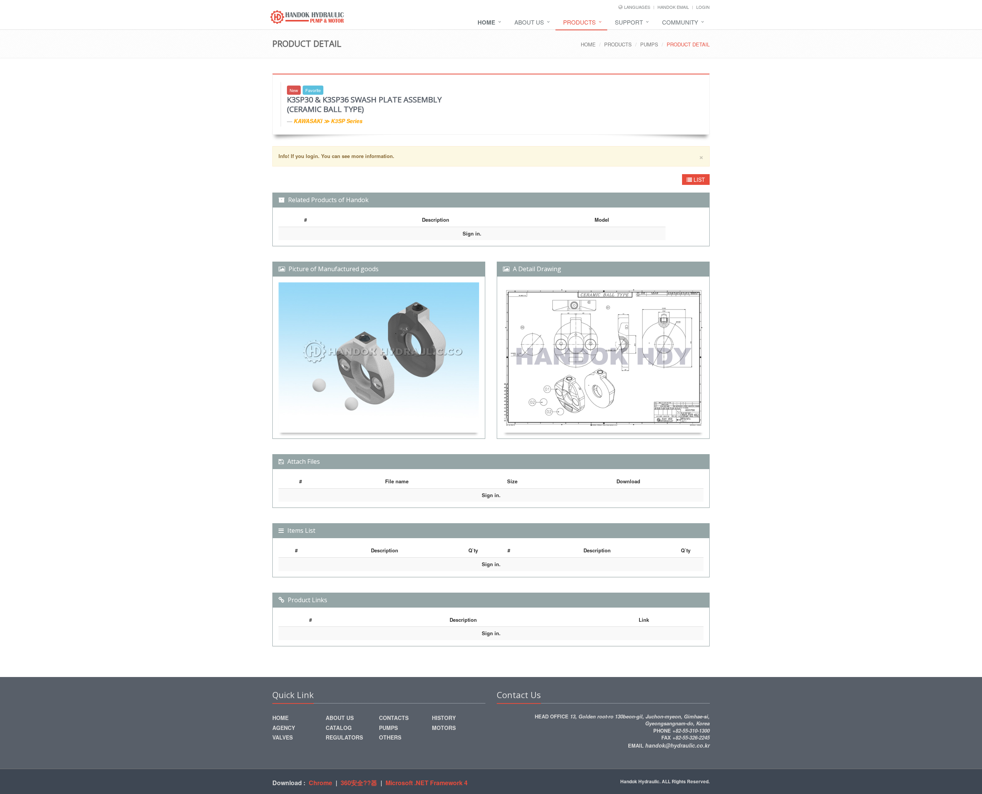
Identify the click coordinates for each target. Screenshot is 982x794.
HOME (588, 44)
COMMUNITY (680, 22)
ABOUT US (529, 22)
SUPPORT (629, 22)
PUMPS (649, 44)
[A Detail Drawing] (603, 357)
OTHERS (390, 737)
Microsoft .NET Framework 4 (427, 782)
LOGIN (703, 7)
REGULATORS (344, 737)
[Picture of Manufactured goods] (378, 357)
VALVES (282, 737)
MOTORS (444, 727)
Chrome (320, 782)
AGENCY (283, 727)
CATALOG (339, 727)
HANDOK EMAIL (673, 7)
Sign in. (472, 233)
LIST (698, 179)
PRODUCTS (579, 22)
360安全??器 (359, 782)
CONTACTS (394, 718)
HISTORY (444, 718)
